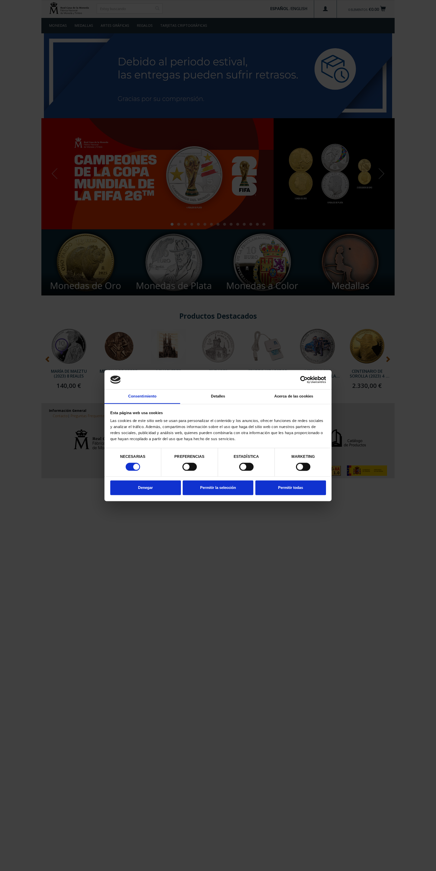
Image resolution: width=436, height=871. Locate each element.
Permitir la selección (218, 488)
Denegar (145, 488)
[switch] (189, 467)
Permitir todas (290, 488)
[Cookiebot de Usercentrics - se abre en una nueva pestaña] (304, 379)
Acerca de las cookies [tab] (293, 396)
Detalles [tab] (218, 396)
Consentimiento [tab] (142, 396)
